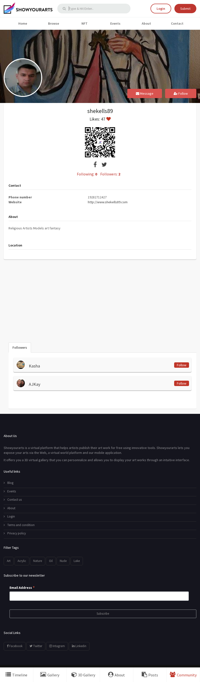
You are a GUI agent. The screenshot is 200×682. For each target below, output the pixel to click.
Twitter (37, 646)
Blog (10, 483)
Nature (37, 561)
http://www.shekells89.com (108, 202)
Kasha (34, 366)
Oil (51, 561)
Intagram (58, 646)
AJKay (34, 384)
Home (22, 23)
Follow (183, 93)
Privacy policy (16, 533)
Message (146, 93)
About (146, 23)
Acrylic (22, 561)
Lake (77, 561)
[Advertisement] (100, 298)
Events (115, 23)
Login (161, 8)
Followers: (110, 174)
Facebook (15, 646)
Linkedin (80, 646)
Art (8, 561)
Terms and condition (21, 525)
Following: (87, 174)
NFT (84, 23)
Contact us (14, 500)
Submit (185, 8)
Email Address (22, 588)
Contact (177, 23)
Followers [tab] (19, 347)
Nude (63, 561)
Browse (53, 23)
